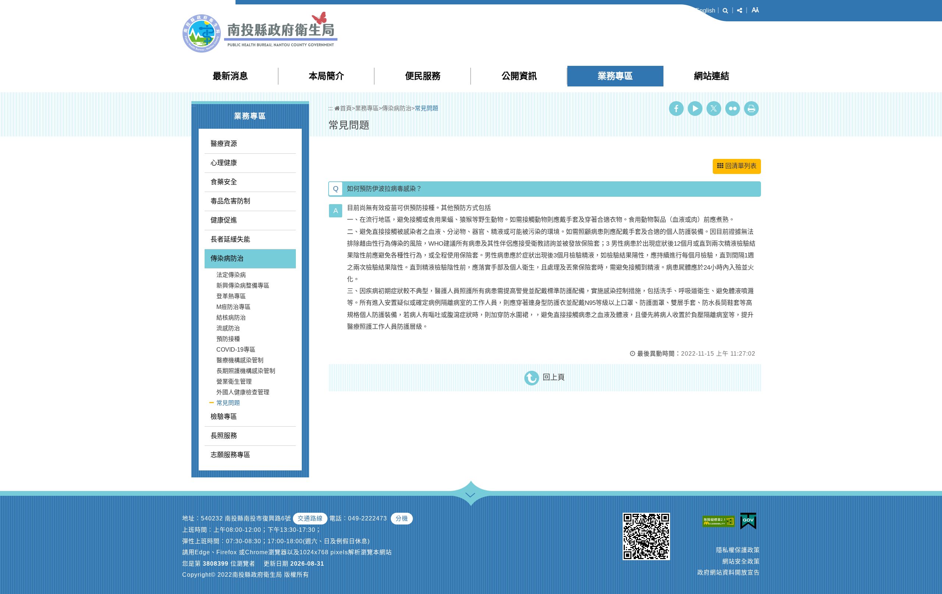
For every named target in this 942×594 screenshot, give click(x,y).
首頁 (346, 108)
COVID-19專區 (235, 349)
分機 (402, 518)
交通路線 (310, 518)
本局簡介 (326, 76)
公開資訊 (519, 76)
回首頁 (679, 10)
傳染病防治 (227, 258)
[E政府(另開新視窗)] (750, 521)
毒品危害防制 (230, 201)
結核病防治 (231, 317)
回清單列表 (741, 166)
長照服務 (223, 436)
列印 (751, 108)
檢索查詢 (651, 10)
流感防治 (228, 328)
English (705, 10)
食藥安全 (223, 182)
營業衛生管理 (234, 381)
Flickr (732, 108)
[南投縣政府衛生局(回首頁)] (260, 32)
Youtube (695, 108)
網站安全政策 (741, 561)
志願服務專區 (230, 455)
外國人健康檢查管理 (242, 392)
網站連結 (711, 76)
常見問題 (228, 403)
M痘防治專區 (233, 307)
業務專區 (615, 76)
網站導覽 (622, 10)
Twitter (713, 108)
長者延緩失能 (230, 239)
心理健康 (223, 163)
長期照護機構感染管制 (245, 371)
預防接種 (228, 339)
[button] (725, 10)
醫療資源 (223, 143)
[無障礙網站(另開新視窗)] (720, 521)
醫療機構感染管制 (239, 360)
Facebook (676, 108)
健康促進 (223, 220)
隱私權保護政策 (738, 550)
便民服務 (422, 76)
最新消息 (230, 76)
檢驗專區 (223, 416)
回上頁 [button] (554, 377)
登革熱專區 (231, 296)
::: (606, 11)
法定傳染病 (231, 275)
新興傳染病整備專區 (242, 285)
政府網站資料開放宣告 (728, 572)
